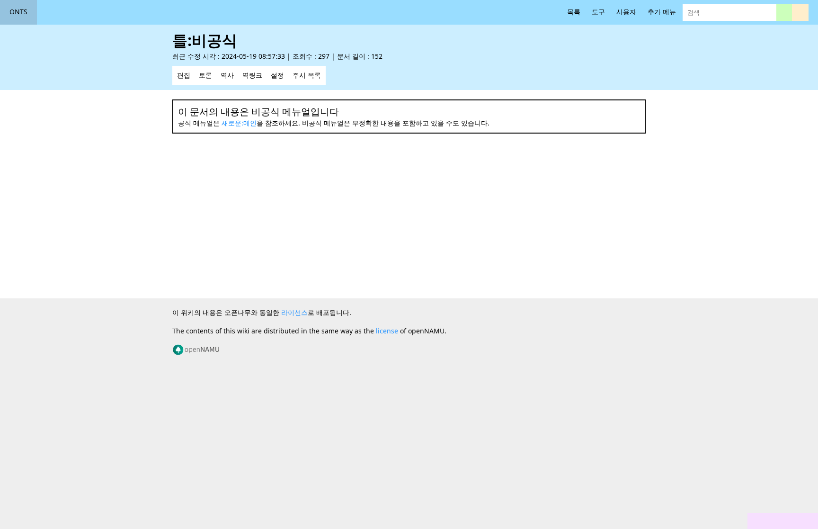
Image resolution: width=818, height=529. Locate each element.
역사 (227, 75)
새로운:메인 (239, 122)
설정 (277, 75)
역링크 (252, 75)
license (387, 330)
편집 (183, 75)
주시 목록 (307, 75)
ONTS (18, 11)
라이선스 (294, 312)
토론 (205, 75)
